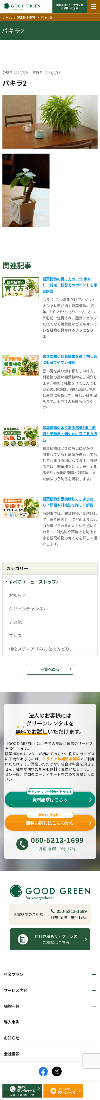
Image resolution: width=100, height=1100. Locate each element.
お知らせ (17, 595)
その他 (15, 622)
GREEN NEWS (26, 17)
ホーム (7, 17)
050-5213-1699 (72, 911)
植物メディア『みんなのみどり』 (41, 649)
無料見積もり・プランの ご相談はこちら (69, 6)
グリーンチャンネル (28, 608)
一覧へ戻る (50, 669)
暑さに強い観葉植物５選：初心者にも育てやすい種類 (69, 359)
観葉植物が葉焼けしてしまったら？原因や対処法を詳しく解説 (67, 501)
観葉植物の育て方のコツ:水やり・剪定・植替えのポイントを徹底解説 (69, 284)
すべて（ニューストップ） (34, 581)
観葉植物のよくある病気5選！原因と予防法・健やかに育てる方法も (69, 433)
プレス (15, 635)
